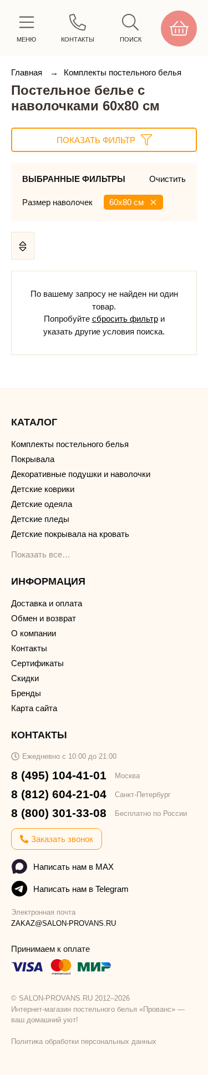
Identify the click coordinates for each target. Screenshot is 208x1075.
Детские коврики (42, 489)
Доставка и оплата (46, 603)
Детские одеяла (41, 504)
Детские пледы (40, 519)
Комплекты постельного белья (122, 72)
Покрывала (32, 459)
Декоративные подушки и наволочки (80, 474)
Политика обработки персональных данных (83, 1041)
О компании (33, 633)
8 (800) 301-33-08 (58, 813)
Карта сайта (34, 708)
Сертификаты (37, 663)
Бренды (26, 693)
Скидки (25, 678)
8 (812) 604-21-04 (58, 794)
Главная (27, 72)
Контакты (29, 648)
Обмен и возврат (43, 618)
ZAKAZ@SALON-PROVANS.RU (63, 923)
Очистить (167, 179)
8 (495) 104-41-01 (58, 775)
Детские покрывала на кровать (70, 534)
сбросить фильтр (125, 318)
